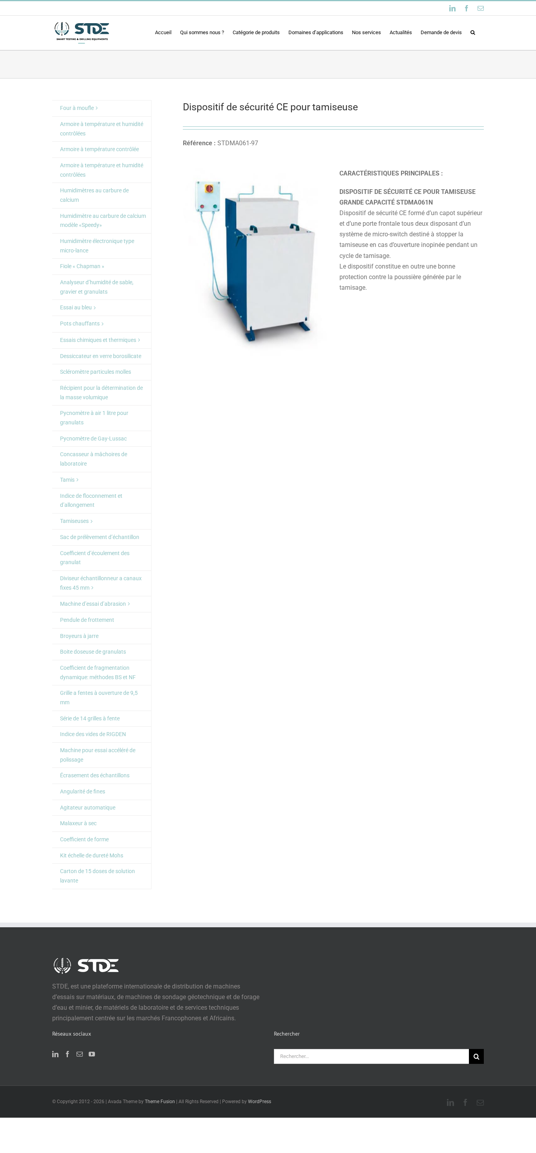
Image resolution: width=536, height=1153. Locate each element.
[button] (472, 32)
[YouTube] (92, 1054)
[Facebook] (67, 1054)
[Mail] (80, 1054)
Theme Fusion (160, 1101)
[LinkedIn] (55, 1054)
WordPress (259, 1101)
